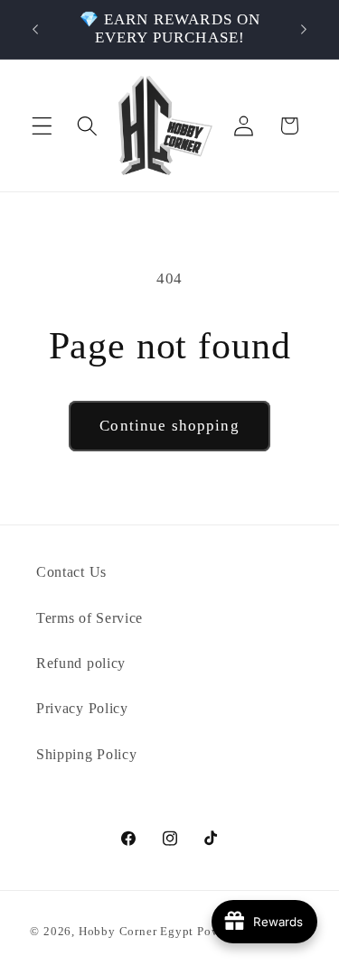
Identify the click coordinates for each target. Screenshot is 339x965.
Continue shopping (169, 425)
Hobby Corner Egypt (136, 931)
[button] (42, 126)
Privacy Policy (82, 708)
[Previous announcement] (35, 29)
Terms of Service (89, 618)
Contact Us (71, 572)
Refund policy (81, 663)
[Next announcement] (304, 29)
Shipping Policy (86, 754)
